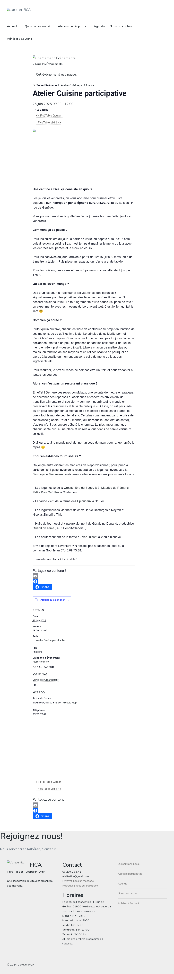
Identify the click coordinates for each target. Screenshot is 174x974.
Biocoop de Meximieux (48, 474)
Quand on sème (44, 528)
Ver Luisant (89, 536)
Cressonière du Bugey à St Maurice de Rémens (96, 487)
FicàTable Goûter (49, 115)
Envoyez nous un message (78, 881)
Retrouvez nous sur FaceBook (80, 886)
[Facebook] (84, 581)
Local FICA (39, 691)
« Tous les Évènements (48, 64)
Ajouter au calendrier (52, 599)
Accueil (12, 26)
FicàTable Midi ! (48, 122)
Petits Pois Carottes (46, 492)
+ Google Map (69, 702)
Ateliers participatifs (72, 26)
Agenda (99, 26)
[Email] (84, 576)
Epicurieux (84, 501)
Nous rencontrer (121, 26)
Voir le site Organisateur (45, 679)
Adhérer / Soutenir (19, 38)
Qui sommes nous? (37, 26)
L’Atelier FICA (40, 673)
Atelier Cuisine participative (50, 640)
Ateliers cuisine (41, 661)
